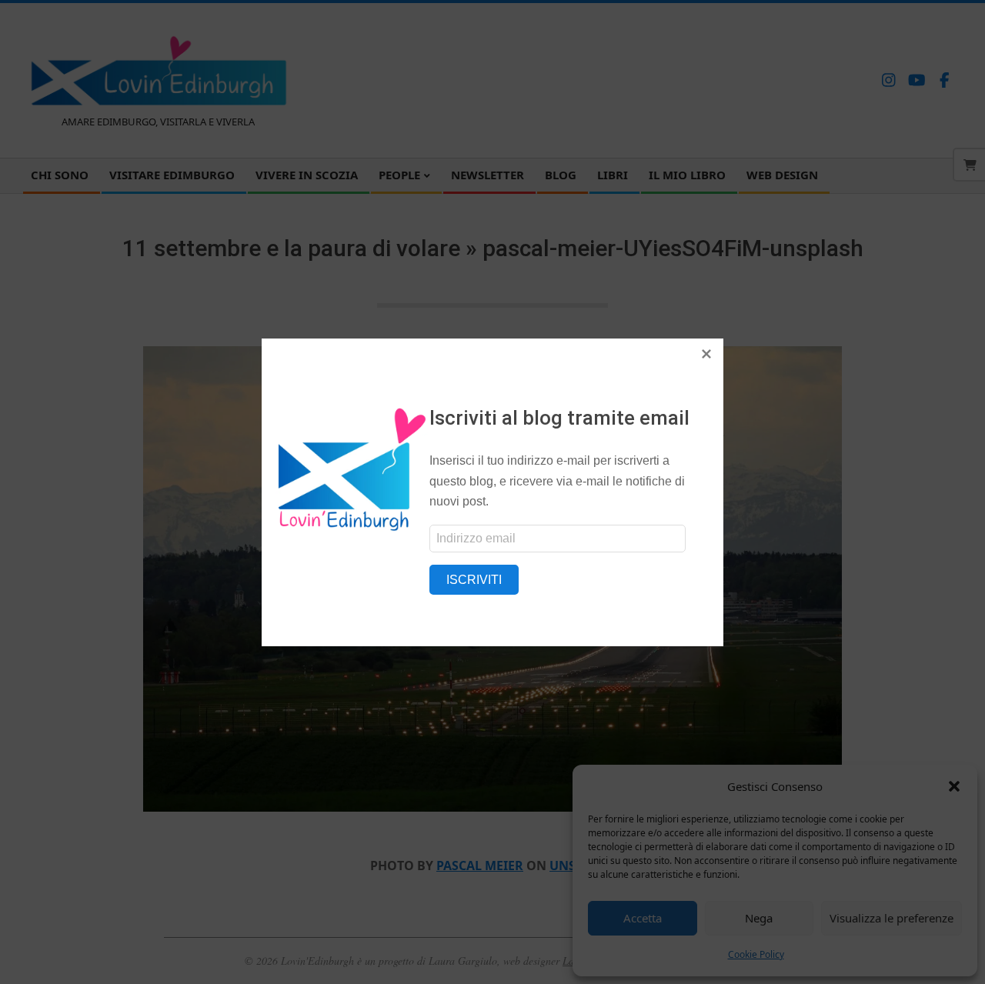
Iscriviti (474, 579)
